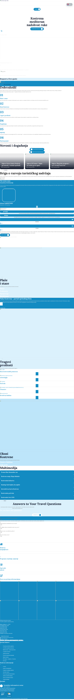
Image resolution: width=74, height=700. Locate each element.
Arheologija (3, 377)
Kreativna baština (5, 395)
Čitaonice (3, 389)
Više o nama (4, 234)
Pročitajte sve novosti (38, 151)
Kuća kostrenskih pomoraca (9, 371)
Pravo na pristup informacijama (10, 579)
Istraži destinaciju (35, 28)
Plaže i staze (4, 3)
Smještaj (31, 3)
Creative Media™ (31, 698)
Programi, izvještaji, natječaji (9, 559)
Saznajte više (4, 306)
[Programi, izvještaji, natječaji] (1, 555)
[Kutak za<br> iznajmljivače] (1, 544)
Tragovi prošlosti (11, 3)
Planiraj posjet (37, 3)
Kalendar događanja (38, 149)
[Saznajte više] (1, 303)
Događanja (26, 3)
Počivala (2, 383)
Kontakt (42, 3)
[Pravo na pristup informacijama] (1, 575)
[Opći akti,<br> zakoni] (1, 564)
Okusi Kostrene (19, 3)
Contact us (36, 514)
